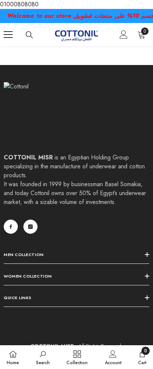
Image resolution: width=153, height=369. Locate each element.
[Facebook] (11, 227)
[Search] (29, 34)
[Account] (124, 34)
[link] (43, 357)
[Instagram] (30, 227)
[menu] (8, 34)
